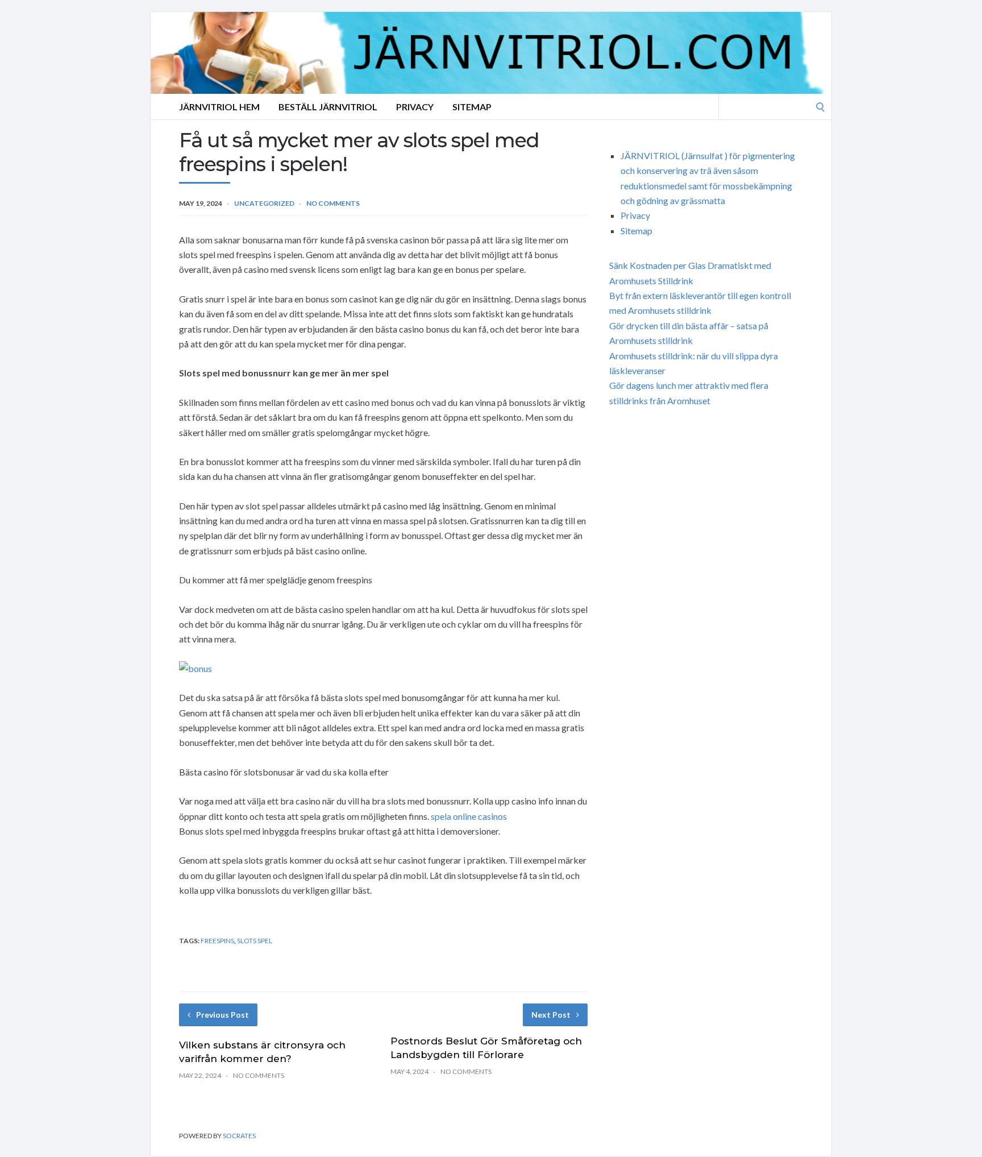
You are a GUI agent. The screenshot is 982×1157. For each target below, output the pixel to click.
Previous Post (222, 1014)
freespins (217, 940)
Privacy (415, 106)
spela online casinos (469, 816)
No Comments (333, 203)
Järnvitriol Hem (219, 106)
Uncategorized (264, 203)
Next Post (551, 1014)
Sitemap (472, 106)
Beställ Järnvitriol (327, 106)
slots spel (254, 940)
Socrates (239, 1135)
